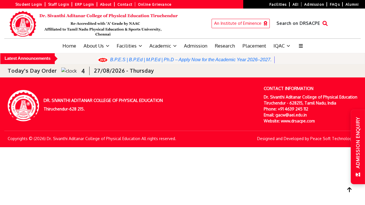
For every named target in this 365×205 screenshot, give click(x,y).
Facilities (278, 4)
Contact (124, 4)
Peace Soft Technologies (333, 138)
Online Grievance (154, 4)
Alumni (352, 4)
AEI (296, 4)
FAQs (335, 4)
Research (225, 46)
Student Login (28, 4)
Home (69, 46)
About (106, 4)
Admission (314, 4)
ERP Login (84, 4)
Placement (254, 46)
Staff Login (58, 4)
